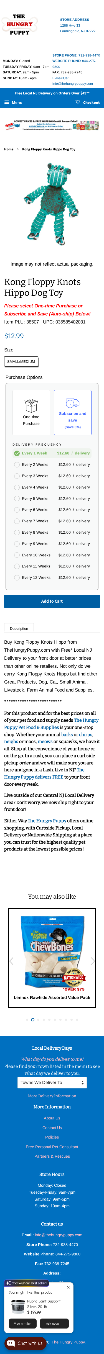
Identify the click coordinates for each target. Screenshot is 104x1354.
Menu (16, 103)
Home (9, 149)
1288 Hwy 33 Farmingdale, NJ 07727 (78, 25)
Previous (11, 961)
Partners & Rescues (52, 1156)
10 (77, 1019)
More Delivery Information (52, 1096)
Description (19, 628)
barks (67, 734)
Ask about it (54, 1323)
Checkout (91, 103)
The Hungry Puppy (47, 820)
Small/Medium (21, 361)
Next (93, 961)
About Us (52, 1118)
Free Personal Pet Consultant (52, 1147)
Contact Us (52, 1128)
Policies (52, 1137)
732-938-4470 (76, 55)
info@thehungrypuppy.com (58, 1235)
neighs (11, 741)
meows (45, 741)
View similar (22, 1323)
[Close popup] (68, 1287)
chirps (85, 734)
